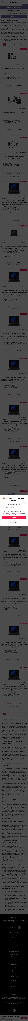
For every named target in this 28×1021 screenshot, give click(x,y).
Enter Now (14, 517)
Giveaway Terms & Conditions (15, 513)
